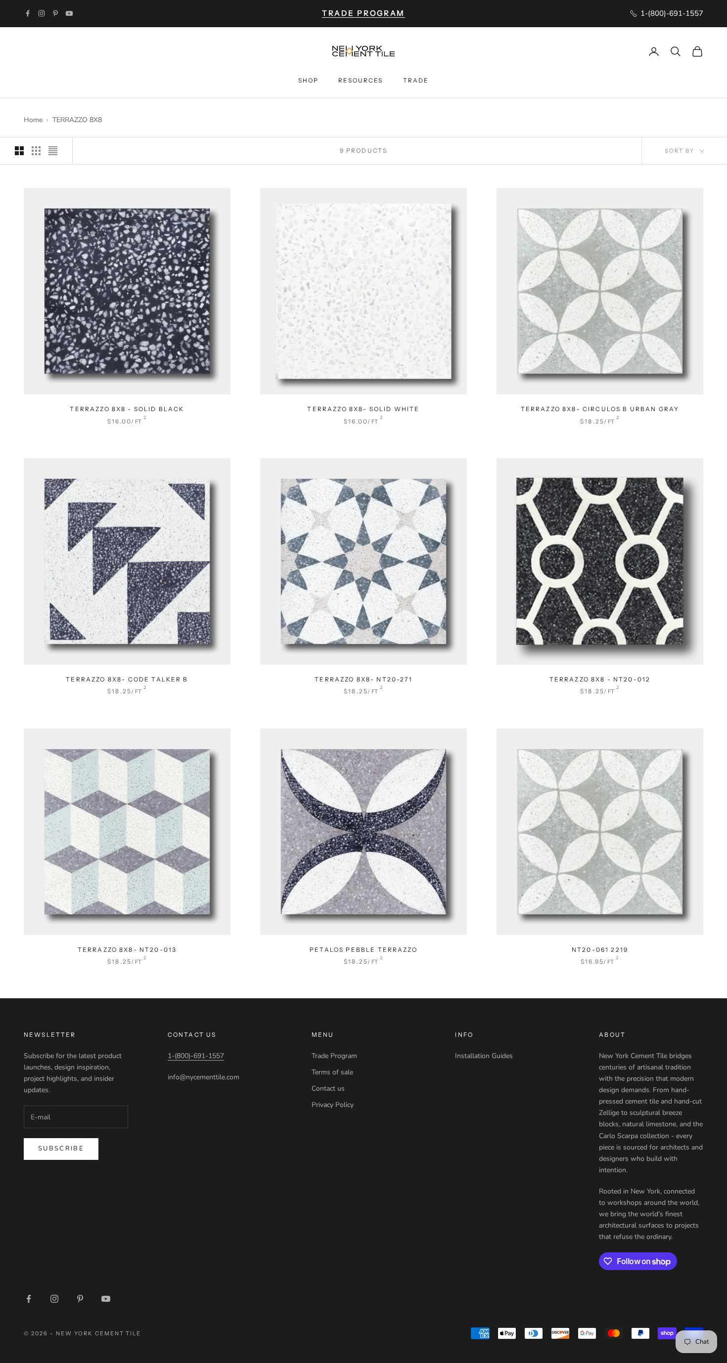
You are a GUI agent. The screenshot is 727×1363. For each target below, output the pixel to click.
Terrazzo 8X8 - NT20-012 (600, 679)
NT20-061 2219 (600, 949)
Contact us (328, 1088)
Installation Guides (484, 1056)
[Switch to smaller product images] (36, 150)
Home (33, 120)
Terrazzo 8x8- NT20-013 (127, 949)
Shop (308, 80)
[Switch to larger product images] (19, 150)
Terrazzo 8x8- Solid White (363, 409)
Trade (416, 80)
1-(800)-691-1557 (196, 1056)
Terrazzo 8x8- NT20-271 (363, 679)
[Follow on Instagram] (41, 13)
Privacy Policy (333, 1104)
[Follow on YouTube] (69, 13)
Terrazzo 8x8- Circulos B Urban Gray (600, 409)
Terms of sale (332, 1072)
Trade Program (334, 1056)
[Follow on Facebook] (28, 13)
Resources (360, 80)
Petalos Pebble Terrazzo (363, 949)
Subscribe (61, 1148)
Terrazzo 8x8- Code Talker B (127, 679)
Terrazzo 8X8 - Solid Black (127, 409)
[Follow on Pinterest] (55, 13)
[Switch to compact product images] (52, 150)
